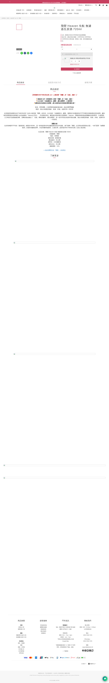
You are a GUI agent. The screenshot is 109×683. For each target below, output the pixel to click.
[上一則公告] (10, 1)
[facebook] (25, 53)
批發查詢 (69, 13)
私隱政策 (43, 633)
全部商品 (4, 18)
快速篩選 (46, 13)
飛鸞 (20, 18)
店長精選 (86, 10)
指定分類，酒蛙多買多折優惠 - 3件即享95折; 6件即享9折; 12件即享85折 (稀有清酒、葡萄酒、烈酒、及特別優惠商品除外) (77, 39)
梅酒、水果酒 (21, 647)
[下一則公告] (99, 1)
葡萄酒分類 (51, 10)
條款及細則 (43, 631)
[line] (22, 53)
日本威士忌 (21, 649)
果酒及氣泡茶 (37, 10)
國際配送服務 (43, 627)
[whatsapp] (28, 53)
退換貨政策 (43, 629)
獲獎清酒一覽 (21, 629)
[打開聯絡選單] (105, 678)
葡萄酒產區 (60, 10)
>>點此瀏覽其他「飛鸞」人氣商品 (54, 150)
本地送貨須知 (43, 625)
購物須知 (62, 13)
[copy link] (31, 53)
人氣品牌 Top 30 (14, 18)
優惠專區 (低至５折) (21, 13)
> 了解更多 (65, 651)
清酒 (8, 18)
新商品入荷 (21, 627)
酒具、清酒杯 (21, 643)
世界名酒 (21, 653)
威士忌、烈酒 (70, 10)
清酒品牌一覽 (20, 10)
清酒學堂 (54, 13)
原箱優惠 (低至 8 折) (35, 13)
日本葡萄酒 (21, 651)
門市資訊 (76, 13)
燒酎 (45, 10)
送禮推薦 (28, 10)
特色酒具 (78, 10)
